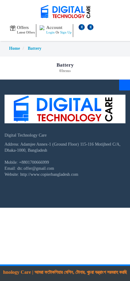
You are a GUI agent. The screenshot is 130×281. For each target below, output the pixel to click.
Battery (34, 48)
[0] (79, 33)
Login (50, 32)
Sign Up (66, 32)
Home (14, 48)
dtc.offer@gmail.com (35, 168)
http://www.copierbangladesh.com (49, 174)
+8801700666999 (34, 162)
